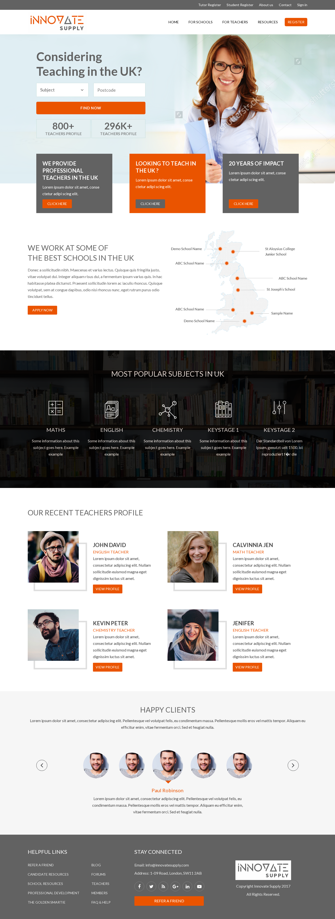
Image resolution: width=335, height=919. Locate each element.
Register (296, 22)
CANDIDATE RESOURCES (48, 874)
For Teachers (235, 22)
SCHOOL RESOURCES (45, 883)
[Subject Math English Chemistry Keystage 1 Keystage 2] (62, 90)
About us (266, 5)
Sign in (302, 5)
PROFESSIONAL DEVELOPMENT (53, 893)
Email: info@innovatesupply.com (161, 865)
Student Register (240, 5)
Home (173, 22)
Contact (285, 5)
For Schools (201, 22)
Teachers (100, 883)
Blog (96, 865)
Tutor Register (209, 5)
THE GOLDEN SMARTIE (46, 902)
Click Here (57, 204)
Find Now (90, 108)
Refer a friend (169, 900)
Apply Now (42, 310)
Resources (268, 22)
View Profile (107, 589)
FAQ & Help (101, 902)
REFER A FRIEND (41, 865)
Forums (98, 874)
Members (99, 893)
